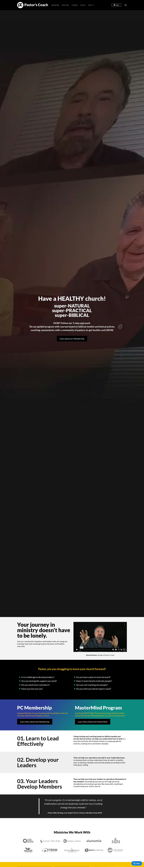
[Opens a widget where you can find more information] (136, 863)
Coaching (74, 5)
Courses (82, 5)
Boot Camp (65, 5)
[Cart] (125, 5)
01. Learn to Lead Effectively (38, 741)
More (90, 5)
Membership (55, 5)
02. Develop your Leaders (38, 762)
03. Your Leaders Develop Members (39, 784)
